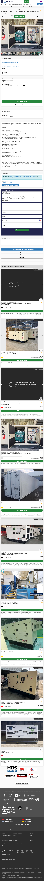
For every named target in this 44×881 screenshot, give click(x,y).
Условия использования (38, 877)
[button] (42, 1)
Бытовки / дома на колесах (28, 829)
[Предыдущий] (2, 37)
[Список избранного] (39, 1)
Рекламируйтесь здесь (22, 783)
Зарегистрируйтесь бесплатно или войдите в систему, (22, 176)
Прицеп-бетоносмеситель (15, 829)
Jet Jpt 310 (15, 827)
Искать (41, 4)
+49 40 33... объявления (9, 242)
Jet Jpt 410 (35, 827)
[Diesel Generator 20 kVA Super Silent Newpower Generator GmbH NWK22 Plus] (22, 634)
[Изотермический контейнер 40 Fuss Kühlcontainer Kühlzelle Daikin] (22, 485)
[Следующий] (42, 37)
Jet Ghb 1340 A (28, 827)
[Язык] (41, 1)
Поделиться (22, 257)
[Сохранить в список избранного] (41, 10)
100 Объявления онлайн (7, 182)
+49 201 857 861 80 (8, 821)
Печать (22, 252)
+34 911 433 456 (28, 821)
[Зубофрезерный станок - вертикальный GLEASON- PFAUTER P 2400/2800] (22, 585)
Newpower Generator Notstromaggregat (10, 66)
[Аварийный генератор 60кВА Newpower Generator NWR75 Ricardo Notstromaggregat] (22, 335)
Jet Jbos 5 (9, 827)
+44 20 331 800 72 (8, 819)
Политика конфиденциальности (22, 233)
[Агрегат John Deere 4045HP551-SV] (22, 734)
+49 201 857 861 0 (28, 819)
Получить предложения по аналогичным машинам (14, 225)
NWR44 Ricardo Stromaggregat (8, 70)
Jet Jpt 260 (21, 827)
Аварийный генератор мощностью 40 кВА (10, 62)
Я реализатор (7, 224)
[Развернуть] (22, 317)
